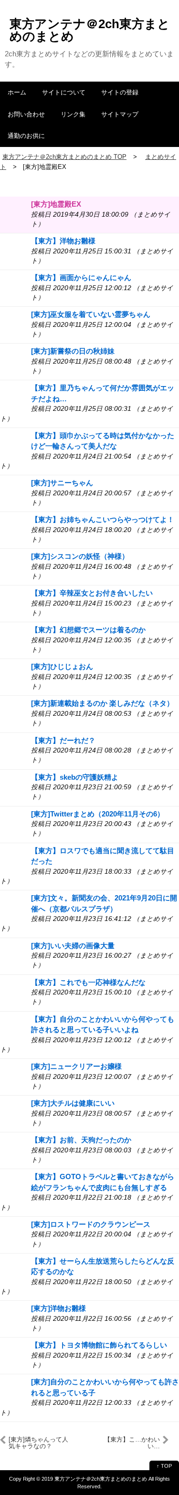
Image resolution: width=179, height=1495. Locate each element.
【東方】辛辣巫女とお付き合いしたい (92, 593)
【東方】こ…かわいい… (132, 1443)
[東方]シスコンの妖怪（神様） (80, 556)
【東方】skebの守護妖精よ (74, 777)
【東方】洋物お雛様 (63, 241)
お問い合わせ (26, 114)
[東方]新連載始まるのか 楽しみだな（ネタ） (102, 703)
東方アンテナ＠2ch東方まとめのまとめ (90, 30)
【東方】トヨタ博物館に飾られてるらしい (99, 1345)
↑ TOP (164, 1466)
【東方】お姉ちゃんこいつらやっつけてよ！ (102, 519)
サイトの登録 (119, 92)
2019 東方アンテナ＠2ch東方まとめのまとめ (94, 1479)
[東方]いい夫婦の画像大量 (73, 945)
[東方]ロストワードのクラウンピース (90, 1224)
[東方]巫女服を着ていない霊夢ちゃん (90, 314)
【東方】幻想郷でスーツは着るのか (88, 630)
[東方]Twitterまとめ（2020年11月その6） (97, 814)
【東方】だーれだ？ (63, 740)
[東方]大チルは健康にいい (73, 1103)
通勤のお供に (26, 135)
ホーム (17, 92)
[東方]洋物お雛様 (58, 1308)
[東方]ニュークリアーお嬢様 (76, 1066)
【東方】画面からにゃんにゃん (81, 277)
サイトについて (63, 92)
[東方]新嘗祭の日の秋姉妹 (73, 351)
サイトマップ (119, 114)
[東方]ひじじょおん (62, 666)
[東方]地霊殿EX (56, 204)
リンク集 (73, 114)
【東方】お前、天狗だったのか (81, 1140)
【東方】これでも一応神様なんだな (88, 982)
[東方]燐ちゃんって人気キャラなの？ (38, 1443)
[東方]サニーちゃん (62, 483)
